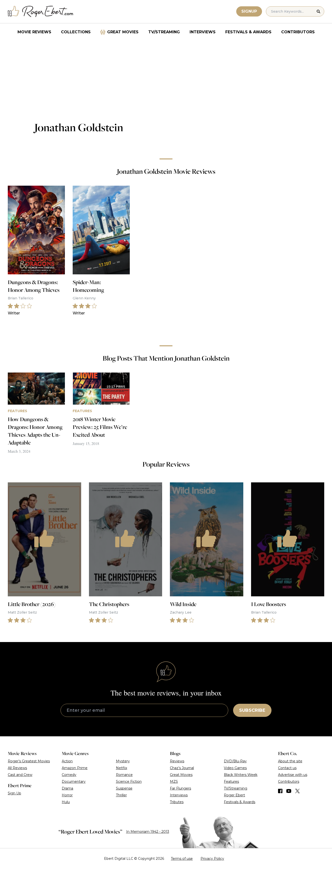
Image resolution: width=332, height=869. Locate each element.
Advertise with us (292, 775)
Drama (67, 788)
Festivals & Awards (248, 32)
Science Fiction (129, 781)
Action (67, 761)
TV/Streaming (164, 32)
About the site (290, 761)
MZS (174, 781)
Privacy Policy (212, 858)
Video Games (235, 768)
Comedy (69, 775)
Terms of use (182, 858)
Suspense (124, 788)
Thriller (121, 795)
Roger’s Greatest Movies (29, 761)
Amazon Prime (74, 768)
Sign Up (14, 793)
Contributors (298, 32)
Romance (124, 775)
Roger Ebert (234, 795)
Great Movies (123, 32)
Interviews (203, 32)
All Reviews (17, 768)
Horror (67, 795)
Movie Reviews (34, 32)
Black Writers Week (240, 775)
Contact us (287, 768)
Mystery (123, 761)
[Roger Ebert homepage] (40, 11)
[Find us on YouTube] (288, 791)
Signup (249, 11)
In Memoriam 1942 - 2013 (147, 831)
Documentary (74, 781)
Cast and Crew (20, 775)
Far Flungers (180, 788)
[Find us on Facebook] (280, 791)
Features (231, 781)
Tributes (176, 802)
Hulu (66, 802)
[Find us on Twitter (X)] (297, 791)
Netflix (121, 768)
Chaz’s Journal (182, 768)
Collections (76, 32)
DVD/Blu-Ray (235, 761)
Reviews (177, 761)
